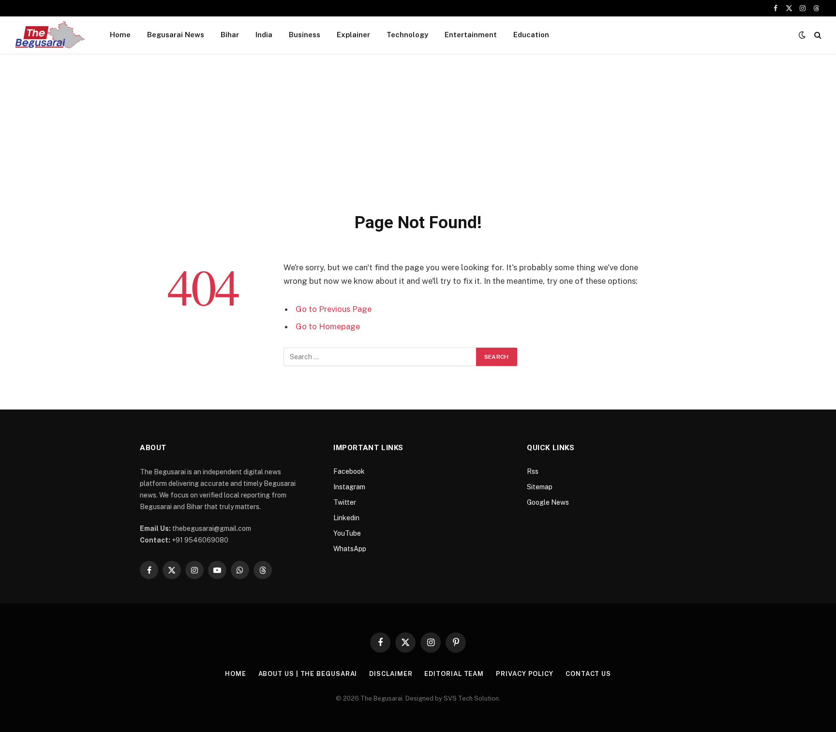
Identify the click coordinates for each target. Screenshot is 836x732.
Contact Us (588, 673)
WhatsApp (349, 549)
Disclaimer (390, 673)
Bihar (230, 34)
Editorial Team (454, 673)
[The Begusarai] (50, 34)
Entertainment (471, 34)
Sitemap (539, 487)
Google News (548, 502)
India (263, 34)
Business (304, 34)
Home (120, 34)
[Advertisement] (418, 139)
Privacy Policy (524, 673)
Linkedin (346, 518)
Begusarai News (175, 34)
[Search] (816, 35)
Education (531, 34)
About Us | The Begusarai (308, 673)
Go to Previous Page (334, 309)
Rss (532, 471)
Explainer (353, 34)
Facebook (349, 471)
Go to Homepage (328, 326)
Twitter (344, 502)
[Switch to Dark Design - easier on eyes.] (802, 35)
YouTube (347, 533)
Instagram (349, 487)
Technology (407, 34)
